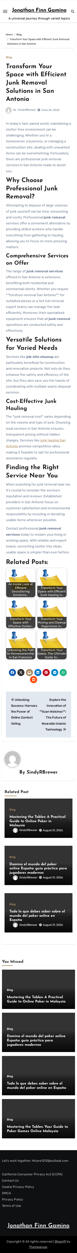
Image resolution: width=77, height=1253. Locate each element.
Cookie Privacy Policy (18, 1187)
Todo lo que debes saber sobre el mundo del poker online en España (37, 916)
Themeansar (38, 1247)
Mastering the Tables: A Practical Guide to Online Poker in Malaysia (37, 821)
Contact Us (10, 1180)
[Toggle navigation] (5, 11)
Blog (9, 57)
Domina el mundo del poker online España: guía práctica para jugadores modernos (38, 869)
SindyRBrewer (27, 109)
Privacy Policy (12, 1199)
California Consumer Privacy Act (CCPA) (32, 1174)
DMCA (6, 1193)
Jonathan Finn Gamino (39, 10)
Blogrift (60, 1241)
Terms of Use (11, 1206)
